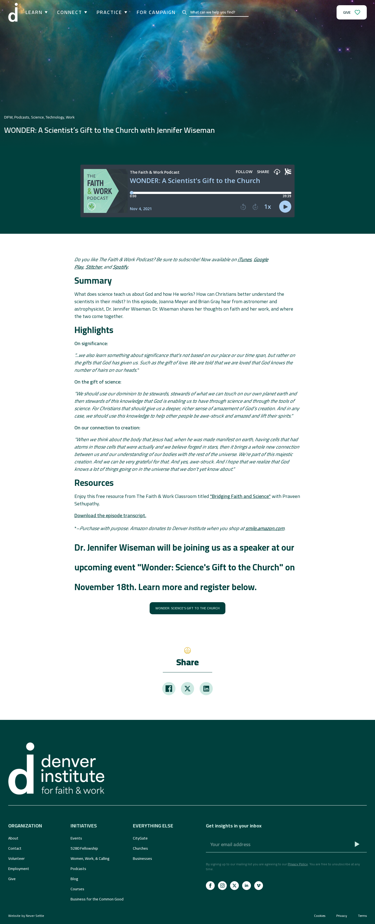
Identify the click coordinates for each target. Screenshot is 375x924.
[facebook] (210, 885)
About (13, 838)
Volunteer (16, 858)
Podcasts (78, 869)
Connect (69, 12)
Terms (362, 916)
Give (12, 879)
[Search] (184, 12)
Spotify (120, 266)
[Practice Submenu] (124, 12)
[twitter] (234, 885)
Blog (74, 879)
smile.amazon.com (264, 528)
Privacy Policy (298, 864)
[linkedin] (246, 885)
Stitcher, (94, 266)
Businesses (142, 858)
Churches (140, 848)
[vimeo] (258, 885)
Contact (14, 848)
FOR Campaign (156, 12)
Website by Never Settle (26, 915)
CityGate (140, 838)
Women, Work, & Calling (90, 858)
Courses (77, 889)
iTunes (244, 259)
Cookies (319, 916)
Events (76, 838)
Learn (34, 12)
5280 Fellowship (84, 848)
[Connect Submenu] (84, 12)
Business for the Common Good (97, 899)
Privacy (341, 916)
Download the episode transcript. (110, 515)
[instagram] (222, 885)
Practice (109, 12)
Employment (18, 869)
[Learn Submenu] (45, 12)
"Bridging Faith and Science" (240, 496)
